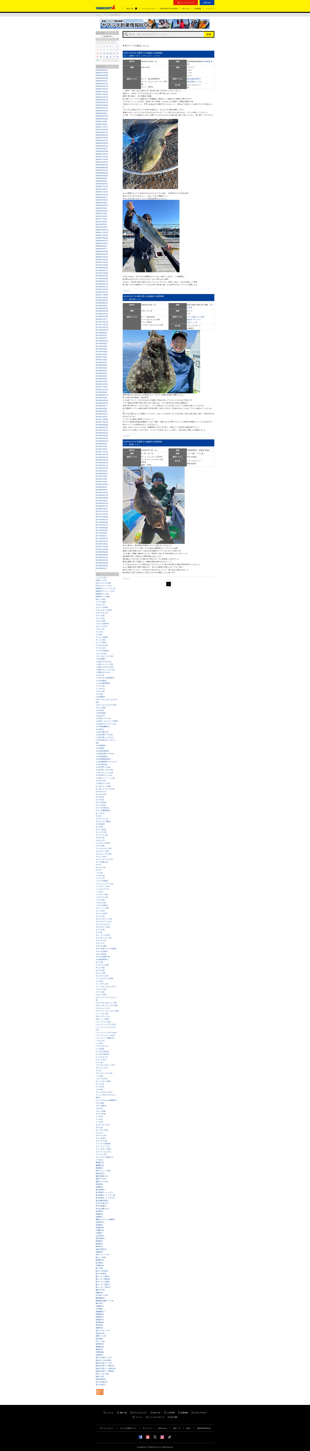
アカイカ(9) (100, 615)
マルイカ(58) (101, 1111)
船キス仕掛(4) (101, 1273)
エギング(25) (101, 707)
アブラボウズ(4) (102, 645)
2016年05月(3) (101, 370)
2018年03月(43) (102, 316)
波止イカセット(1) (103, 1330)
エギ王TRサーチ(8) (103, 767)
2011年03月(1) (101, 535)
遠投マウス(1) (101, 1178)
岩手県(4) (99, 1211)
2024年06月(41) (102, 140)
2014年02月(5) (101, 443)
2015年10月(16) (102, 389)
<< (102, 36)
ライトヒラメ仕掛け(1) (104, 1157)
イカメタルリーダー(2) (104, 656)
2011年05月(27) (102, 530)
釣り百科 (174, 1417)
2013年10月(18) (102, 454)
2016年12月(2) (101, 354)
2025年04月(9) (101, 113)
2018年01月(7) (101, 319)
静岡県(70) (100, 1260)
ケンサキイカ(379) (103, 843)
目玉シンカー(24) (102, 1374)
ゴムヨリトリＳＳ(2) (103, 854)
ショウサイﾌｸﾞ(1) (102, 889)
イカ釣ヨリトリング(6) (104, 664)
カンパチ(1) (100, 813)
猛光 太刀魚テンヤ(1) (104, 1357)
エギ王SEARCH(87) (103, 759)
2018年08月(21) (102, 303)
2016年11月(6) (101, 357)
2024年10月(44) (102, 129)
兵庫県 (131, 55)
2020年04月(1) (101, 248)
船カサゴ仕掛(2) (102, 1271)
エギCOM (170, 1413)
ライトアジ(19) (101, 1141)
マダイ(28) (100, 1103)
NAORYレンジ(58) (103, 596)
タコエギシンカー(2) (103, 937)
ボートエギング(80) (103, 1081)
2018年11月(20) (102, 294)
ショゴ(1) (99, 891)
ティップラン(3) (102, 983)
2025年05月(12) (102, 110)
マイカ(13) (100, 1086)
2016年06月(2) (101, 368)
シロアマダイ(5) (102, 897)
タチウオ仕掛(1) (102, 951)
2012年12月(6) (101, 479)
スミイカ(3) (100, 910)
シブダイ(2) (100, 875)
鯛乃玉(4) (99, 1303)
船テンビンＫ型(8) (103, 1281)
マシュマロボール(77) (104, 1092)
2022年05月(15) (102, 205)
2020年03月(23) (102, 251)
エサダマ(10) (101, 780)
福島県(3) (99, 1349)
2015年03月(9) (101, 408)
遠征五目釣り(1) (102, 1176)
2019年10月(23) (102, 265)
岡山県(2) (99, 1184)
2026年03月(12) (102, 83)
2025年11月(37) (102, 94)
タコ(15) (99, 932)
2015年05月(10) (102, 403)
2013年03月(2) (101, 471)
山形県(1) (99, 1233)
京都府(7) (99, 1216)
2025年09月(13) (102, 99)
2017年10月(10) (102, 327)
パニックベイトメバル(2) (105, 1035)
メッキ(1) (99, 1119)
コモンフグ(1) (101, 856)
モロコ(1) (99, 1127)
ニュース (109, 1413)
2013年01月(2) (101, 476)
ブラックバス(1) (102, 1067)
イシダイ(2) (100, 686)
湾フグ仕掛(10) (101, 1382)
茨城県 (131, 444)
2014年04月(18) (102, 438)
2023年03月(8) (101, 181)
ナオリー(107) (101, 994)
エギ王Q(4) (100, 748)
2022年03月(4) (101, 208)
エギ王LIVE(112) (102, 732)
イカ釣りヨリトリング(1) (105, 669)
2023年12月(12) (102, 156)
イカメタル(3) (101, 653)
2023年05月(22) (102, 175)
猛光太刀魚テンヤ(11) (104, 1363)
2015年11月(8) (101, 386)
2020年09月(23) (102, 238)
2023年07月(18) (102, 170)
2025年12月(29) (102, 91)
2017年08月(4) (101, 332)
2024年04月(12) (102, 146)
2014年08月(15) (102, 427)
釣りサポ (157, 1413)
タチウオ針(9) (101, 954)
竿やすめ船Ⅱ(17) (102, 1208)
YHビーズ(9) (100, 599)
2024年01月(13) (102, 154)
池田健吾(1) (100, 1311)
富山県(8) (99, 1338)
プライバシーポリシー (106, 1428)
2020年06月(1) (101, 246)
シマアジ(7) (100, 878)
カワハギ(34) (101, 805)
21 (114, 53)
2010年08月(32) (102, 554)
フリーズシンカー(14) (104, 1073)
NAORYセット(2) (102, 594)
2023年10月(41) (102, 162)
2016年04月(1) (101, 373)
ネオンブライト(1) (103, 1016)
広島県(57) (100, 1222)
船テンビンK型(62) (103, 1279)
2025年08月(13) (102, 102)
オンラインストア (187, 2)
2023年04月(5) (101, 178)
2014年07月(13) (102, 430)
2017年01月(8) (101, 351)
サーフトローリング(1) (104, 859)
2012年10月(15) (102, 484)
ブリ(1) (98, 1070)
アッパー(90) (101, 640)
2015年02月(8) (101, 411)
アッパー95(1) (101, 642)
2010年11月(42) (102, 546)
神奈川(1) (99, 1246)
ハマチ (143, 55)
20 (111, 53)
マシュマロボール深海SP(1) (106, 1100)
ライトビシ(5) (101, 1154)
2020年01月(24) (102, 257)
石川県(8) (99, 1262)
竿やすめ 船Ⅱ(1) (102, 1203)
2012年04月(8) (101, 500)
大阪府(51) (100, 1306)
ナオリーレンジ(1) (103, 1008)
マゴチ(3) (99, 1089)
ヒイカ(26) (100, 1049)
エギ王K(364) (101, 713)
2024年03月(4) (101, 148)
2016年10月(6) (101, 359)
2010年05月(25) (102, 563)
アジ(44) (99, 634)
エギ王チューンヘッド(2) (105, 778)
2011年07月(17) (102, 525)
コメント (126, 290)
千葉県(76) (100, 1265)
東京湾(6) (99, 1325)
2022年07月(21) (102, 200)
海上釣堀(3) (100, 1189)
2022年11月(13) (102, 191)
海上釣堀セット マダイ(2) (105, 1195)
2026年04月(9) (101, 80)
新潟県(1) (99, 1243)
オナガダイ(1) (101, 791)
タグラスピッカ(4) (103, 927)
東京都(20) (100, 1322)
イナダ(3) (99, 694)
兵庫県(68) (100, 1352)
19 (107, 53)
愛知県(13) (100, 1162)
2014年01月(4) (101, 446)
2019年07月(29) (102, 273)
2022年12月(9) (101, 189)
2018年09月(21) (102, 300)
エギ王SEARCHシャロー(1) (106, 761)
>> (113, 36)
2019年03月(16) (102, 284)
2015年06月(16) (102, 400)
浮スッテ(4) (100, 1341)
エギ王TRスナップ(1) (104, 775)
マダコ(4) (99, 1108)
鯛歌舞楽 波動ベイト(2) (105, 1300)
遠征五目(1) (100, 1173)
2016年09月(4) (101, 362)
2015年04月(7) (101, 405)
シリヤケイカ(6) (102, 894)
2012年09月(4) (101, 487)
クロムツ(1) (100, 840)
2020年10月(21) (102, 235)
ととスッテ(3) (101, 989)
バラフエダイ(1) (102, 1046)
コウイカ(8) (100, 845)
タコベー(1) (100, 943)
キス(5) (98, 816)
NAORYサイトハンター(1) (106, 588)
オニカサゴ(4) (101, 794)
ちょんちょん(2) (102, 975)
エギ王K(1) (100, 729)
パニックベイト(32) (103, 1021)
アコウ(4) (99, 631)
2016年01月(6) (101, 381)
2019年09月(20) (102, 267)
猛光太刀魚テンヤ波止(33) (106, 1368)
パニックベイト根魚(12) (105, 1038)
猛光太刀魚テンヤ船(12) (105, 1365)
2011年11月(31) (102, 514)
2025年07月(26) (102, 105)
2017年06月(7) (101, 338)
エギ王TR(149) (101, 764)
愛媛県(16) (100, 1165)
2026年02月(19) (102, 86)
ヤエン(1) (99, 1132)
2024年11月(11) (102, 127)
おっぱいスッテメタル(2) (105, 788)
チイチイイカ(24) (102, 965)
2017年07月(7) (101, 335)
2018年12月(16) (102, 292)
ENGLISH (207, 2)
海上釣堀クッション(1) (104, 1192)
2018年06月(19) (102, 308)
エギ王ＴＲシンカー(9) (104, 772)
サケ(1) (98, 864)
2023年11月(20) (102, 159)
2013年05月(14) (102, 465)
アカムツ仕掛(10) (102, 623)
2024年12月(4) (101, 124)
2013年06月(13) (102, 462)
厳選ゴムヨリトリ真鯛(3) (105, 1219)
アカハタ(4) (100, 618)
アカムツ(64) (101, 621)
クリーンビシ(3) (102, 835)
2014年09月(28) (102, 424)
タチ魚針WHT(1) (102, 959)
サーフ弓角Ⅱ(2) (102, 862)
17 (101, 53)
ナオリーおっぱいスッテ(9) (106, 1002)
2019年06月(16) (102, 275)
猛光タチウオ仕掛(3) (103, 1360)
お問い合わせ (162, 1428)
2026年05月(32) (102, 78)
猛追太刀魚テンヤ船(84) (105, 1371)
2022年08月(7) (101, 197)
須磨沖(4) (99, 1252)
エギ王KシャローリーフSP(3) (107, 721)
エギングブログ (200, 1413)
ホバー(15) (100, 1084)
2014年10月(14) (102, 422)
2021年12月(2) (101, 216)
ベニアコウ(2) (101, 577)
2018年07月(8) (101, 305)
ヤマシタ (98, 15)
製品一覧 (123, 1413)
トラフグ (156, 55)
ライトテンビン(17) (103, 1151)
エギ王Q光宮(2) (102, 756)
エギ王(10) (100, 710)
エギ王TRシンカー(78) (104, 769)
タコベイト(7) (101, 940)
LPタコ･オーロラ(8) (103, 583)
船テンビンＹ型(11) (103, 1287)
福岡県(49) (100, 1346)
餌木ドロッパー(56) (103, 1170)
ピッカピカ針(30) (102, 1051)
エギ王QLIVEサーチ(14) (105, 753)
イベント (138, 1417)
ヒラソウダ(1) (101, 1059)
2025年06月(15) (102, 108)
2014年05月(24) (102, 435)
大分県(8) (99, 1308)
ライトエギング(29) (103, 1149)
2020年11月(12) (102, 232)
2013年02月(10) (102, 473)
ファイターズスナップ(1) (105, 1065)
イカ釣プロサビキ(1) (103, 661)
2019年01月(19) (102, 289)
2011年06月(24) (102, 527)
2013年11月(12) (102, 452)
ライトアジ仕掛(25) (103, 1143)
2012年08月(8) (101, 489)
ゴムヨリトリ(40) (102, 851)
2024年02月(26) (102, 151)
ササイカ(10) (101, 867)
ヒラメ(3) (99, 1062)
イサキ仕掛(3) (101, 680)
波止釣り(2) (100, 1333)
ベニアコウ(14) (101, 1078)
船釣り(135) (100, 1289)
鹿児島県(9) (100, 1238)
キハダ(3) (99, 826)
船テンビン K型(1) (103, 1276)
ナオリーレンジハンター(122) (107, 1011)
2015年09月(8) (101, 392)
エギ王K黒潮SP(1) (103, 726)
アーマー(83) (101, 602)
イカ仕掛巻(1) (101, 658)
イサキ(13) (100, 675)
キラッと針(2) (101, 829)
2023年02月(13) (102, 183)
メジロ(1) (99, 1116)
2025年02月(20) (102, 118)
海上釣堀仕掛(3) (102, 1200)
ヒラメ (149, 55)
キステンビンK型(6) (103, 821)
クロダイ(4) (100, 837)
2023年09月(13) (102, 164)
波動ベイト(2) (101, 1336)
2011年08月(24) (102, 522)
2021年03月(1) (101, 224)
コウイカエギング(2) (103, 848)
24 (101, 57)
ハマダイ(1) (100, 1040)
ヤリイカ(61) (101, 1138)
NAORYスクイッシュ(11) (105, 591)
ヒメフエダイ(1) (102, 1057)
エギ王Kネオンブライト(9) (106, 724)
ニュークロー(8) (102, 1013)
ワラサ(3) (99, 1160)
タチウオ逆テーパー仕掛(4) (106, 948)
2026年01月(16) (102, 89)
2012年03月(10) (102, 503)
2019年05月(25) (102, 278)
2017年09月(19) (102, 330)
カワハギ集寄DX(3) (103, 810)
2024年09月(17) (102, 132)
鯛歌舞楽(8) (100, 1298)
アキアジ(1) (100, 629)
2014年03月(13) (102, 441)
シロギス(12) (101, 902)
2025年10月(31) (102, 97)
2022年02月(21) (102, 210)
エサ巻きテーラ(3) (103, 783)
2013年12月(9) (101, 449)
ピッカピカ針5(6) (102, 1054)
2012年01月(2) (101, 508)
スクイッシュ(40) (102, 908)
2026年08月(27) (102, 70)
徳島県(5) (99, 1327)
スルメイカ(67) (101, 913)
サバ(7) (98, 870)
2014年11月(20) (102, 419)
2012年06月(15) (102, 495)
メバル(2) (99, 1122)
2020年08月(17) (102, 240)
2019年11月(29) (102, 262)
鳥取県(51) (100, 1317)
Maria (188, 1428)
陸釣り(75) (100, 1376)
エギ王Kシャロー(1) (103, 718)
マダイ (137, 55)
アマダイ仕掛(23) (102, 650)
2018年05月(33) (102, 311)
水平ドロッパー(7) (103, 1254)
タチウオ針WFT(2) (103, 956)
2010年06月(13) (102, 560)
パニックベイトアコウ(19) (106, 1024)
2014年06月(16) (102, 433)
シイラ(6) (99, 872)
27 (111, 57)
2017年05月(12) (102, 340)
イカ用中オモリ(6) (103, 672)
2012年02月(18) (102, 506)
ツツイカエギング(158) (104, 978)
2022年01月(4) (101, 213)
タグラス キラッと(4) (104, 919)
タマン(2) (99, 962)
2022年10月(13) (102, 194)
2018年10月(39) (102, 297)
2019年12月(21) (102, 259)
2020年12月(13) (102, 229)
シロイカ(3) (100, 900)
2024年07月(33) (102, 137)
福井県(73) (100, 1344)
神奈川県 (132, 299)
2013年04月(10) (102, 468)
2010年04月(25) (102, 565)
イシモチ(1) (100, 688)
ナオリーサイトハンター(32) (106, 1005)
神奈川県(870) (101, 1249)
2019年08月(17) (102, 270)
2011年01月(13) (102, 541)
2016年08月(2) (101, 365)
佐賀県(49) (100, 1227)
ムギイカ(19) (101, 1113)
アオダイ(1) (100, 604)
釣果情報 (184, 1413)
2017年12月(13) (102, 322)
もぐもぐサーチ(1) (103, 1124)
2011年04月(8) (101, 533)
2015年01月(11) (102, 414)
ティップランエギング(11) (106, 986)
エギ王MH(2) (101, 745)
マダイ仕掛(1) (101, 1105)
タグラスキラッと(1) (103, 921)
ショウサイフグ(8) (103, 886)
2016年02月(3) (101, 378)
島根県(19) (100, 1319)
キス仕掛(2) (100, 824)
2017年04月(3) (101, 343)
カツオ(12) (100, 799)
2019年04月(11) (102, 281)
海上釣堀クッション (194, 81)
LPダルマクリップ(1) (104, 585)
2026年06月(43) (102, 75)
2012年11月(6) (101, 481)
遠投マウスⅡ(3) (102, 1181)
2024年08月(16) (102, 135)
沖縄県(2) (99, 1187)
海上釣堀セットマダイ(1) (105, 1197)
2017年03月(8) (101, 346)
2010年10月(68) (102, 549)
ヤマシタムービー (140, 1413)
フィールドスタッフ (156, 1417)
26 (107, 57)
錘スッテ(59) (101, 1257)
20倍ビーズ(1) (101, 580)
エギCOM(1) (100, 696)
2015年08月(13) (102, 395)
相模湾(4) (99, 1292)
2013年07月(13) (102, 460)
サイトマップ (147, 1428)
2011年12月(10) (102, 511)
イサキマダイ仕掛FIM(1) (105, 677)
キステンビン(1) (102, 818)
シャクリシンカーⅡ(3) (104, 883)
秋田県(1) (99, 1241)
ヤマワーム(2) (101, 1135)
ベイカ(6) (99, 1076)
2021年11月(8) (101, 219)
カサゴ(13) (100, 797)
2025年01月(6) (101, 121)
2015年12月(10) (102, 384)
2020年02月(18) (102, 254)
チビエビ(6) (100, 970)
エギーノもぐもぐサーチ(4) (106, 705)
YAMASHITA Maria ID (204, 1428)
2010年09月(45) (102, 552)
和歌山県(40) (101, 1379)
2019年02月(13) (102, 286)
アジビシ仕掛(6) (102, 637)
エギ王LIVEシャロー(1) (104, 737)
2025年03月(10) (102, 116)
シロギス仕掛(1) (102, 905)
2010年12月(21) (102, 544)
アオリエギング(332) (104, 610)
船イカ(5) (99, 1268)
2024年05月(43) (102, 143)
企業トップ (176, 1428)
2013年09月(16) (102, 457)
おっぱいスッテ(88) (103, 786)
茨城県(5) (99, 1168)
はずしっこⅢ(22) (102, 1019)
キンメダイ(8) (101, 832)
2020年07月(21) (102, 243)
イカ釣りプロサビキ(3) (104, 667)
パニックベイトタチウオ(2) (106, 1032)
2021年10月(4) (101, 221)
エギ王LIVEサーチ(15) (104, 734)
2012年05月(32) (102, 497)
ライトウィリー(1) (103, 1146)
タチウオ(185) (101, 946)
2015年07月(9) (101, 397)
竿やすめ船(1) (101, 1206)
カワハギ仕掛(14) (102, 807)
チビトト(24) (101, 973)
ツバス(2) (99, 981)
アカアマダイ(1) (102, 613)
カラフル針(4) (101, 802)
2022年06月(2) (101, 202)
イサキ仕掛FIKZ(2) (103, 683)
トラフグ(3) (100, 992)
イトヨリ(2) (100, 691)
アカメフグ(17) (101, 626)
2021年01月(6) (101, 227)
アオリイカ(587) (102, 607)
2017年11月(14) (102, 324)
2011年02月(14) (102, 538)
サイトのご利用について (128, 1428)
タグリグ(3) (100, 929)
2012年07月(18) (102, 492)
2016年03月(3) (101, 376)
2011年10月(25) (102, 516)
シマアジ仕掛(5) (102, 881)
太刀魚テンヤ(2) (102, 1295)
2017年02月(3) (101, 349)
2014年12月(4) (101, 416)
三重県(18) (100, 1230)
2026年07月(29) (102, 72)
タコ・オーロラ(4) (103, 935)
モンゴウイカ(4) (102, 1130)
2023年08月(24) (102, 167)
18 (104, 53)
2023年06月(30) (102, 173)
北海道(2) (99, 1355)
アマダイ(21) (101, 648)
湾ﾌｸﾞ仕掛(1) (100, 1384)
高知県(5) (99, 1224)
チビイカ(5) (100, 967)
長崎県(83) (100, 1314)
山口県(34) (100, 1235)
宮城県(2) (99, 1214)
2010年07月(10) (102, 557)
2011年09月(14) (102, 519)
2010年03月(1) (101, 568)
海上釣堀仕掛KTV (194, 79)
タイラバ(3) (100, 916)
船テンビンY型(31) (103, 1284)
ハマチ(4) (99, 1043)
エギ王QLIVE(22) (102, 751)
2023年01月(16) (102, 186)
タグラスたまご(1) (103, 924)
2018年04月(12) (102, 313)
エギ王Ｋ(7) (100, 715)
